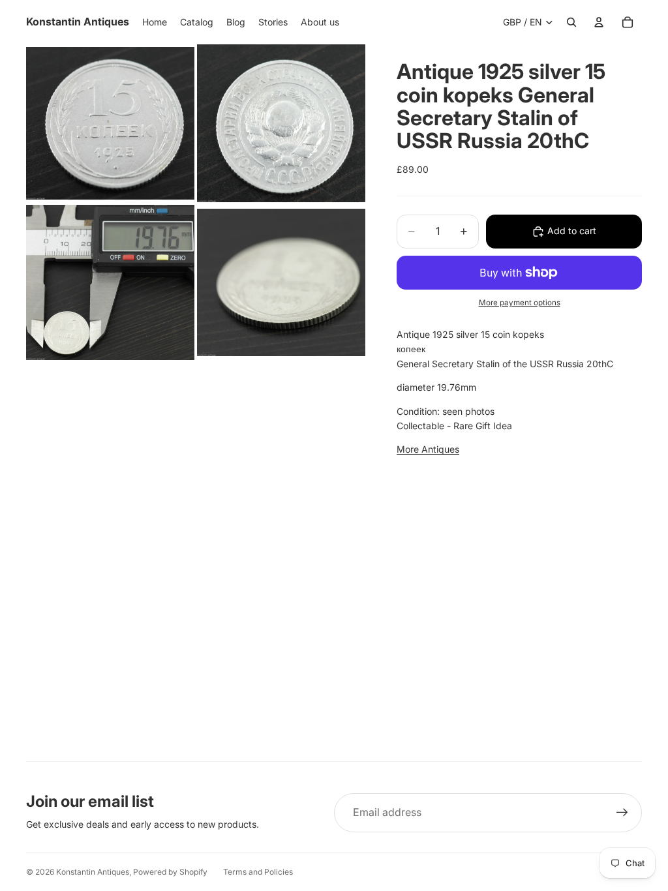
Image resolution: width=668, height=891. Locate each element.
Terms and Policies (258, 872)
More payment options (519, 302)
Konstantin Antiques (92, 872)
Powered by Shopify (170, 872)
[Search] (571, 22)
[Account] (598, 22)
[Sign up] (622, 812)
